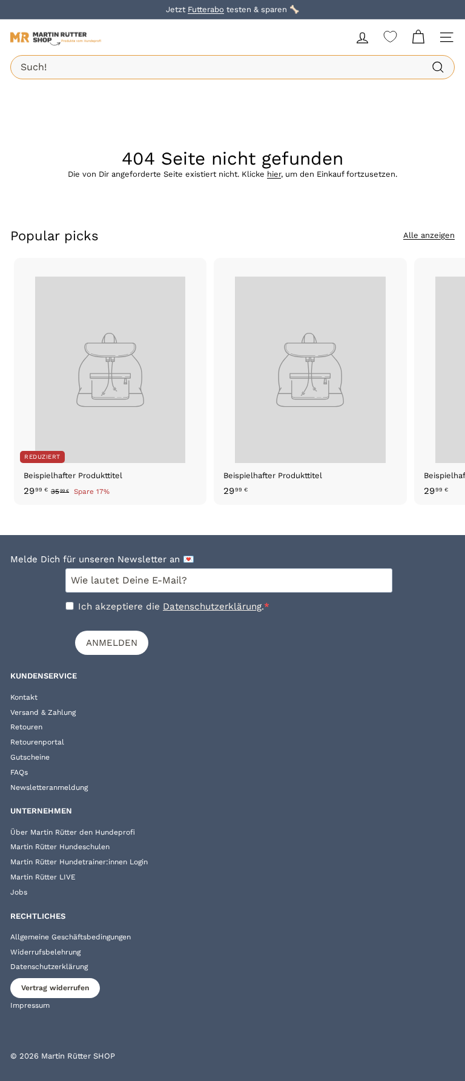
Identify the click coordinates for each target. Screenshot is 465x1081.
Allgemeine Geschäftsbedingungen (70, 937)
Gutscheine (30, 757)
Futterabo (206, 9)
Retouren (26, 727)
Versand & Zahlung (43, 712)
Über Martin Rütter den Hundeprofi (72, 832)
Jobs (18, 892)
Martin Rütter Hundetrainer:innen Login (79, 862)
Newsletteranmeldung (49, 787)
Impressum (30, 1005)
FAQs (19, 772)
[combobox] (232, 67)
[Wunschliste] (390, 37)
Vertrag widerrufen (55, 988)
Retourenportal (37, 742)
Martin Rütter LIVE (43, 877)
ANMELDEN (111, 642)
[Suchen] (438, 67)
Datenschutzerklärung (212, 606)
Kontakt (24, 697)
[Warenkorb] (418, 37)
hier (274, 174)
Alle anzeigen (429, 235)
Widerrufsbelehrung (45, 952)
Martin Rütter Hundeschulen (60, 847)
